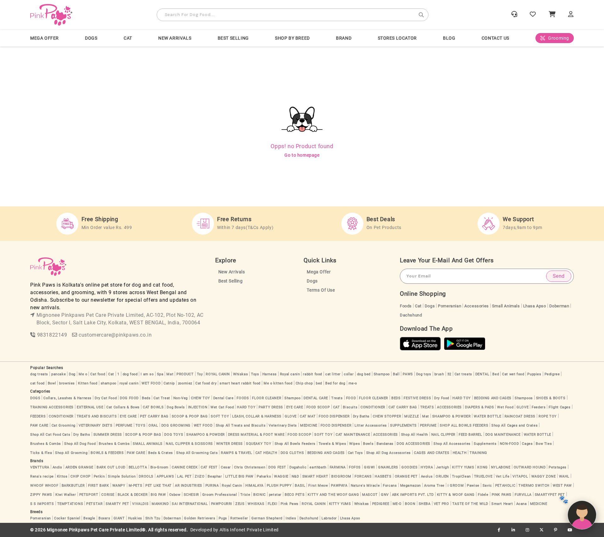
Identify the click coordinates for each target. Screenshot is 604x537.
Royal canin (290, 374)
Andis (57, 467)
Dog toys (423, 374)
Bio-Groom (159, 467)
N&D (295, 476)
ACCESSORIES (449, 407)
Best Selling (233, 38)
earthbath (318, 467)
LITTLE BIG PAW (239, 476)
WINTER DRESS (229, 444)
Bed (495, 374)
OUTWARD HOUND (530, 467)
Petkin (99, 476)
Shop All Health (414, 435)
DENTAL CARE (316, 398)
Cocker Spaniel (67, 518)
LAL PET (184, 476)
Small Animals (506, 306)
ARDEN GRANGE (79, 467)
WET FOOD (151, 383)
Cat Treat (162, 398)
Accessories (476, 306)
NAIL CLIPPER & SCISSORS (189, 444)
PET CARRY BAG (154, 416)
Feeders (538, 407)
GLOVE (522, 407)
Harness (269, 374)
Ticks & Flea (41, 453)
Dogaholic (297, 467)
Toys (255, 374)
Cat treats (463, 374)
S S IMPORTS (42, 504)
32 (449, 374)
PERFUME (124, 425)
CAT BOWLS (153, 407)
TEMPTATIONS (70, 504)
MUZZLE (411, 416)
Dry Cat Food (106, 398)
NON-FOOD (509, 444)
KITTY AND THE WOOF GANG (333, 495)
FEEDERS (38, 416)
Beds (146, 398)
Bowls (368, 444)
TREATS (427, 407)
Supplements (485, 444)
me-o (353, 383)
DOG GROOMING (176, 425)
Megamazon (410, 486)
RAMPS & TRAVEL (236, 453)
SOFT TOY (220, 416)
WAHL (564, 476)
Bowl (52, 383)
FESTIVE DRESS (417, 398)
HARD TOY (461, 398)
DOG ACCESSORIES (413, 444)
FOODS (243, 398)
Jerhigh (442, 467)
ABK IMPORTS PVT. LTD (413, 495)
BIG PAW (158, 495)
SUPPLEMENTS (403, 425)
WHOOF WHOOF (44, 486)
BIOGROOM (341, 476)
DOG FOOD (129, 398)
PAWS (408, 374)
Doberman (559, 306)
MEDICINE (308, 425)
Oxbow (175, 495)
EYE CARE (294, 407)
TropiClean (461, 476)
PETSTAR (94, 504)
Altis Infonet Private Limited (249, 530)
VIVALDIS (140, 504)
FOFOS (355, 467)
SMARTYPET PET (550, 495)
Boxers (104, 518)
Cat (418, 306)
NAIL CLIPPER (443, 435)
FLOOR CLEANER (266, 398)
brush (439, 374)
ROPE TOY (548, 416)
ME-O (397, 504)
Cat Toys (355, 453)
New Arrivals (174, 38)
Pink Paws (290, 504)
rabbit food (312, 374)
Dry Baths (361, 416)
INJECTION (197, 407)
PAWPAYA (339, 486)
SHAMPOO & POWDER (451, 416)
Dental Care (223, 398)
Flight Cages (559, 407)
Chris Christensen (249, 467)
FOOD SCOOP (318, 407)
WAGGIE (281, 476)
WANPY (119, 486)
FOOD (351, 398)
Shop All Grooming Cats (197, 453)
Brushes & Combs (45, 444)
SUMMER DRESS (107, 435)
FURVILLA (523, 495)
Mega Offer (44, 38)
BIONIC (259, 495)
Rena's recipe (42, 476)
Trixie (245, 495)
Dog (72, 374)
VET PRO (441, 504)
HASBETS (383, 476)
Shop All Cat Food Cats (50, 435)
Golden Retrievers (199, 518)
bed (319, 383)
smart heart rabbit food (240, 383)
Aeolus (427, 476)
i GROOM (456, 486)
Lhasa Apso (534, 306)
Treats (337, 398)
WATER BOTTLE (487, 416)
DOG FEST (277, 467)
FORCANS (363, 476)
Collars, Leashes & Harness (67, 398)
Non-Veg (180, 398)
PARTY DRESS (271, 407)
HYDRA (427, 467)
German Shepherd (266, 518)
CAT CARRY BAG (403, 407)
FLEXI (272, 504)
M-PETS (136, 486)
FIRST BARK (98, 486)
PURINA (212, 486)
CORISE (108, 495)
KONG (482, 467)
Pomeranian (449, 306)
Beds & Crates (160, 453)
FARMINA (338, 467)
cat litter (333, 374)
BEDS (395, 398)
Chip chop (304, 383)
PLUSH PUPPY (279, 486)
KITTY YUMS (463, 467)
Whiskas (240, 374)
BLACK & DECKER (133, 495)
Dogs (312, 281)
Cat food (97, 374)
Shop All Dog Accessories (388, 453)
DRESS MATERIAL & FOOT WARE (256, 435)
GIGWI (369, 467)
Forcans (390, 486)
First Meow (318, 486)
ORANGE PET (406, 476)
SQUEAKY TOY (258, 444)
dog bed (364, 374)
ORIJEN (442, 476)
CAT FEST (209, 467)
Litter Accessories (371, 425)
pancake (58, 374)
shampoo (108, 383)
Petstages (557, 467)
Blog (449, 38)
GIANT (119, 518)
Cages (527, 444)
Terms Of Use (321, 290)
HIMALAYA (254, 486)
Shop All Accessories (452, 444)
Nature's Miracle (365, 486)
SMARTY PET (117, 504)
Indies (291, 518)
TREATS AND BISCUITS (97, 416)
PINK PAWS (502, 495)
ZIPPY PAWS (41, 495)
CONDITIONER (373, 407)
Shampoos (524, 398)
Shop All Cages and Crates (514, 425)
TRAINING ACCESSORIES (52, 407)
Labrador (329, 518)
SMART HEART (315, 476)
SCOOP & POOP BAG (190, 416)
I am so (147, 374)
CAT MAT (308, 416)
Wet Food (505, 407)
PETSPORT (88, 495)
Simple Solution (122, 476)
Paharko (264, 476)
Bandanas (385, 444)
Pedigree (552, 374)
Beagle (89, 518)
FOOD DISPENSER (334, 416)
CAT (128, 38)
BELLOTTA (138, 467)
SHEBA (425, 504)
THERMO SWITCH (534, 486)
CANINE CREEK (185, 467)
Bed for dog (335, 383)
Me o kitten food (278, 383)
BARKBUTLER (73, 486)
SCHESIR (191, 495)
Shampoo (382, 374)
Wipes (354, 444)
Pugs (223, 518)
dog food (130, 374)
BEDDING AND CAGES (493, 398)
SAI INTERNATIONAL (190, 504)
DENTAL (482, 374)
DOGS (91, 38)
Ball (396, 374)
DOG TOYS (173, 435)
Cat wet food (513, 374)
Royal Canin (232, 486)
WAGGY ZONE (543, 476)
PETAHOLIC (505, 486)
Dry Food (441, 398)
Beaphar (215, 476)
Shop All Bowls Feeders (295, 444)
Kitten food (88, 383)
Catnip (169, 383)
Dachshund (411, 315)
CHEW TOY (200, 398)
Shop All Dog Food (80, 444)
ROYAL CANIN (218, 374)
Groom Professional (219, 495)
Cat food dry (205, 383)
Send (559, 276)
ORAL (153, 425)
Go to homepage (301, 155)
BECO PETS (295, 495)
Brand (343, 38)
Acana (521, 504)
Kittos (62, 476)
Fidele (483, 495)
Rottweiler (239, 518)
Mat (169, 374)
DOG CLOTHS (292, 453)
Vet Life (503, 476)
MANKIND (160, 504)
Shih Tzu (152, 518)
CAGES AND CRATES (432, 453)
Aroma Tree (434, 486)
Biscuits (350, 407)
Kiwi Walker (65, 495)
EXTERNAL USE (90, 407)
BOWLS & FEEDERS (107, 453)
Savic (487, 486)
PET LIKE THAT (158, 486)
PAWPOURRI (221, 504)
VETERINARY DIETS (96, 425)
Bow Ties (544, 444)
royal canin (129, 383)
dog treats (39, 374)
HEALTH (460, 453)
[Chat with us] (582, 515)
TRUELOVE (483, 476)
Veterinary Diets (283, 425)
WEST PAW (562, 486)
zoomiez (185, 383)
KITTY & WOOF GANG (456, 495)
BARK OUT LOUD (111, 467)
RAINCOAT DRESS (520, 416)
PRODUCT (184, 374)
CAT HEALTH (266, 453)
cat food (37, 383)
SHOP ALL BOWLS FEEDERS (464, 425)
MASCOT (370, 495)
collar (349, 374)
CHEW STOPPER (387, 416)
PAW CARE (39, 425)
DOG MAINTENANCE (503, 435)
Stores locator (397, 38)
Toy (200, 374)
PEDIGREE (380, 504)
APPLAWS (165, 476)
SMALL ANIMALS (148, 444)
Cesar (226, 467)
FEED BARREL (470, 435)
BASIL (300, 486)
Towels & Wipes (332, 444)
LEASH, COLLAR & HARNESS (257, 416)
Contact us (495, 38)
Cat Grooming (64, 425)
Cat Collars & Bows (123, 407)
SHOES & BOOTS (551, 398)
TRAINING (478, 453)
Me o (83, 374)
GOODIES (409, 467)
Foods (406, 306)
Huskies (135, 518)
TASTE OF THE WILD (470, 504)
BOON (410, 504)
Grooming (558, 38)
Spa (160, 374)
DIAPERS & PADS (479, 407)
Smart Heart (502, 504)
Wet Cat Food (222, 407)
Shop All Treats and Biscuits (241, 425)
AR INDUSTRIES (188, 486)
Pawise (473, 486)
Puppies (534, 374)
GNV (385, 495)
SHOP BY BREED (292, 38)
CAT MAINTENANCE (353, 435)
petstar (275, 495)
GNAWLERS (388, 467)
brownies (67, 383)
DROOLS (146, 476)
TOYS (140, 425)
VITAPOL (520, 476)
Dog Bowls (176, 407)
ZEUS (239, 504)
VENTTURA (39, 467)
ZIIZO (199, 476)
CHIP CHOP (80, 476)
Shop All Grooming (71, 453)
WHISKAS (256, 504)
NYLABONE (501, 467)
